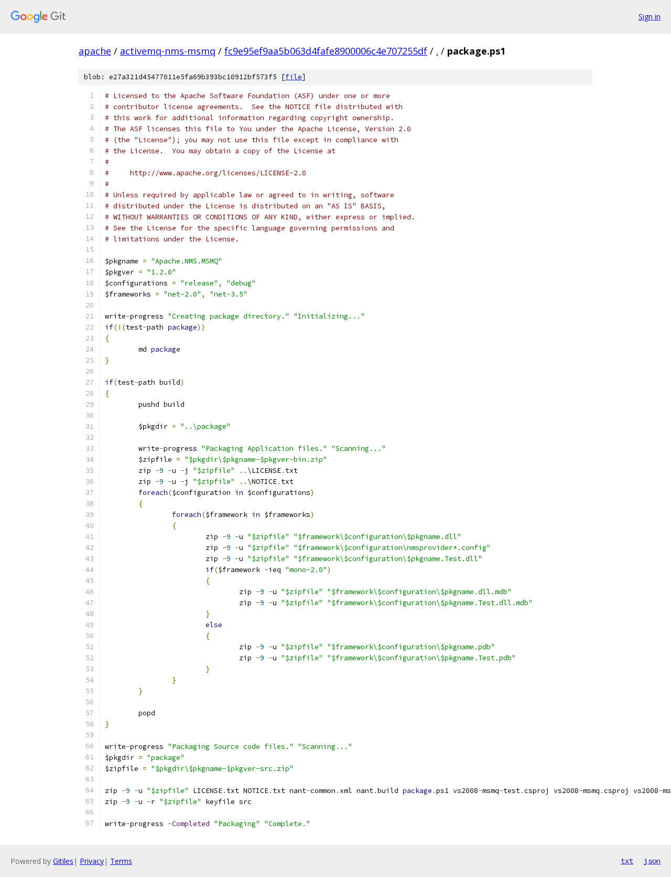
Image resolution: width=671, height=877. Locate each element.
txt (627, 860)
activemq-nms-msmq (167, 51)
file (293, 76)
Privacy (92, 861)
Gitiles (63, 861)
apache (95, 51)
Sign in (649, 17)
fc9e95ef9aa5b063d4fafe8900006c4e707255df (325, 51)
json (652, 860)
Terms (121, 861)
